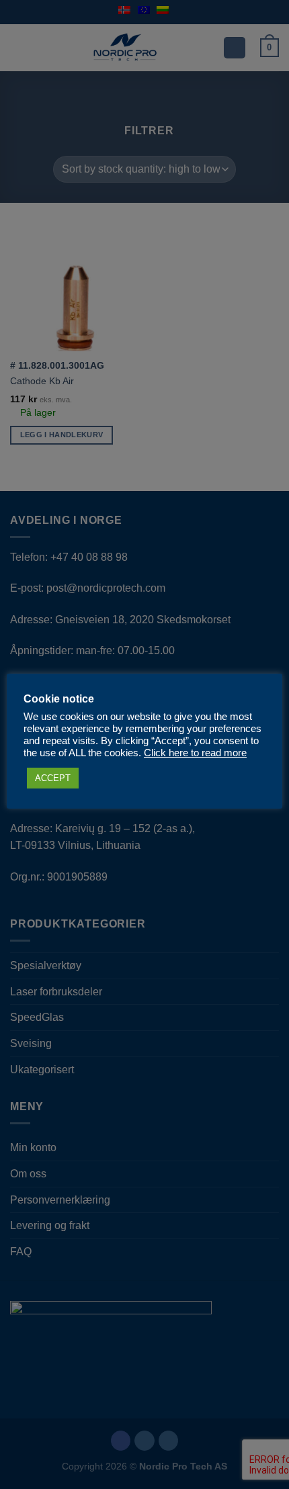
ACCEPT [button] (53, 778)
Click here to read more (195, 753)
